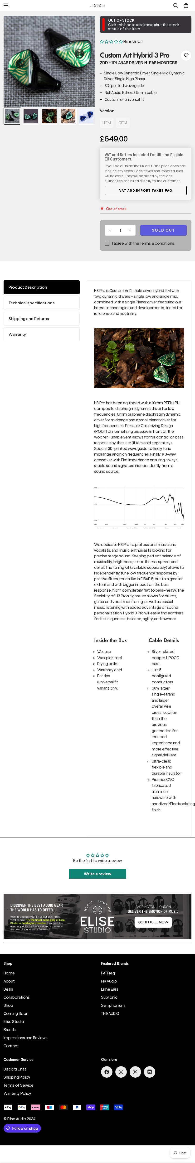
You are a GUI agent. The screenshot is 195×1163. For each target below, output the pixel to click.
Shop (8, 1005)
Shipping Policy (17, 1077)
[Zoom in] (85, 25)
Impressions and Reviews (26, 1037)
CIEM (122, 122)
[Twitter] (135, 1072)
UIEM (106, 122)
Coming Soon (16, 1013)
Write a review (97, 873)
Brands (10, 1029)
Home (9, 973)
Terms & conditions (157, 243)
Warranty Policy (17, 1093)
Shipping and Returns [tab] (29, 318)
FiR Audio (109, 981)
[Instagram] (121, 1072)
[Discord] (149, 1072)
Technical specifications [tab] (32, 303)
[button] (185, 5)
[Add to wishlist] (186, 55)
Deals (8, 989)
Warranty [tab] (17, 334)
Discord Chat (15, 1069)
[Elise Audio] (97, 5)
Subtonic (109, 997)
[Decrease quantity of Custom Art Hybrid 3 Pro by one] (110, 230)
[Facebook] (106, 1072)
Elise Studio (14, 1021)
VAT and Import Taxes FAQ (145, 190)
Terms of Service (19, 1085)
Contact (11, 1045)
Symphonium (113, 1005)
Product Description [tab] (28, 287)
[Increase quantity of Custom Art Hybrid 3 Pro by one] (130, 230)
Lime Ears (109, 989)
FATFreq (108, 973)
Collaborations (17, 997)
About (9, 981)
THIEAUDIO (110, 1013)
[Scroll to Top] (185, 1137)
